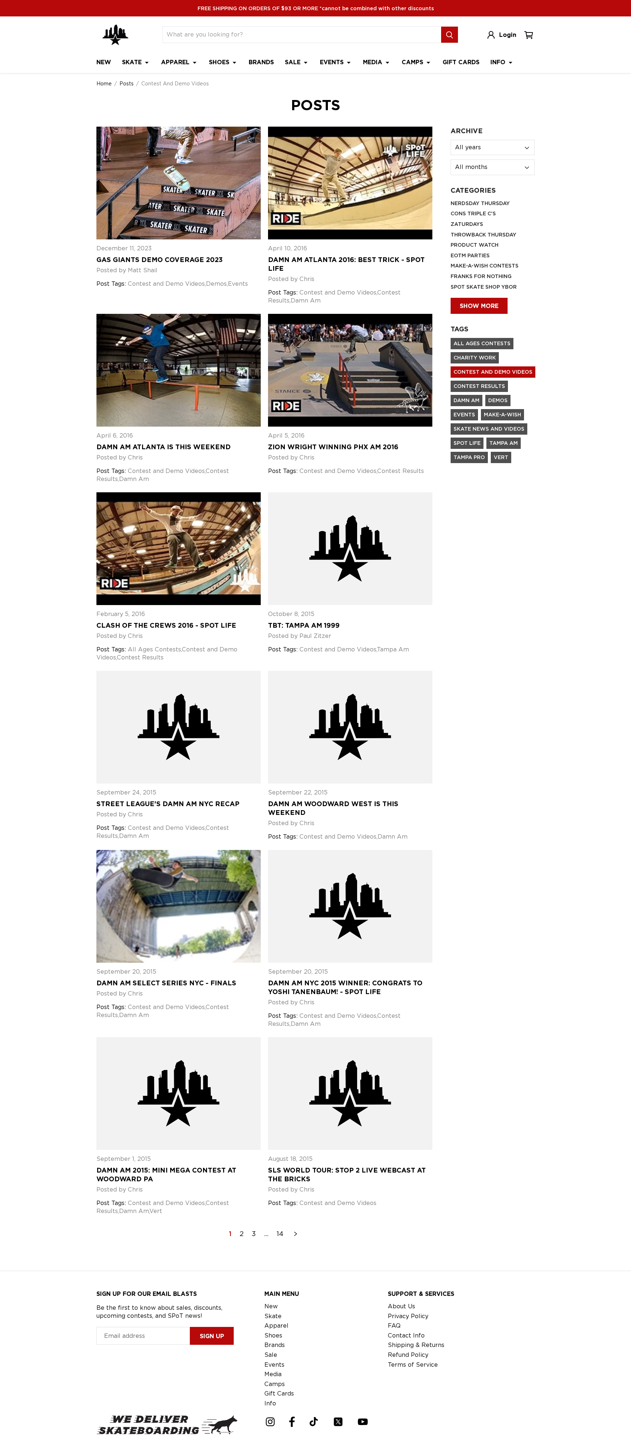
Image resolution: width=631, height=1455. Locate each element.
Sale (293, 62)
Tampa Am (503, 443)
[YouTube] (363, 1422)
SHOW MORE (479, 306)
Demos (498, 400)
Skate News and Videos (489, 429)
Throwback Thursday (483, 235)
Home (104, 83)
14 (279, 1233)
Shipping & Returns (416, 1345)
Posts (126, 83)
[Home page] (115, 35)
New (103, 62)
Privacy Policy (408, 1316)
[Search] (449, 35)
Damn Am (466, 400)
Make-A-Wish (502, 414)
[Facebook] (292, 1422)
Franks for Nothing (481, 276)
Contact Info (406, 1335)
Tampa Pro (469, 457)
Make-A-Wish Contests (485, 266)
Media (373, 62)
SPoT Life (467, 443)
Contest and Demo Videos (493, 372)
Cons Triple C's (473, 213)
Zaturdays (467, 224)
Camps (413, 62)
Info (498, 62)
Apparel (176, 62)
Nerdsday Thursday (480, 203)
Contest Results (479, 386)
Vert (501, 457)
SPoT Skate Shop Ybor (484, 287)
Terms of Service (413, 1364)
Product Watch (474, 245)
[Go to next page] (295, 1234)
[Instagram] (270, 1421)
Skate (133, 62)
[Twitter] (338, 1422)
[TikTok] (313, 1421)
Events (332, 62)
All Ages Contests (482, 343)
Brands (261, 62)
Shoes (220, 62)
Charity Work (475, 358)
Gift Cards (461, 62)
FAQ (394, 1325)
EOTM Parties (470, 255)
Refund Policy (408, 1354)
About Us (401, 1306)
